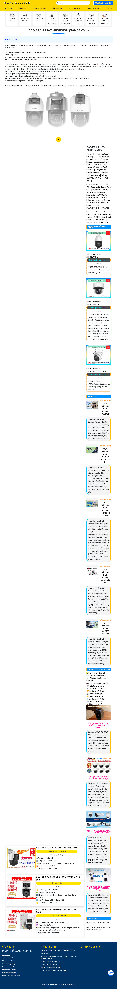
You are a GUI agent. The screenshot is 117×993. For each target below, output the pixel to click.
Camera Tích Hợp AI (94, 696)
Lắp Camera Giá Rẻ (97, 686)
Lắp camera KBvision (97, 675)
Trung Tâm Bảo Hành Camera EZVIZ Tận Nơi (105, 455)
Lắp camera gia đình (9, 967)
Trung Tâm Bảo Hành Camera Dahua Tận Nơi (105, 576)
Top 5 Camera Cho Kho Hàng (96, 175)
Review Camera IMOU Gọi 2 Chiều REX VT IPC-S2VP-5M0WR (98, 725)
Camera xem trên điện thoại (11, 975)
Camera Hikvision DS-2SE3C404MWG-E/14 (56, 848)
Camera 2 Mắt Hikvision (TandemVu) (58, 30)
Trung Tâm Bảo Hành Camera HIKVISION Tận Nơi (105, 509)
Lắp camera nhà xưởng (9, 973)
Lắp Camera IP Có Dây (95, 699)
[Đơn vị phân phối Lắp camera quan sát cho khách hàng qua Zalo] (111, 973)
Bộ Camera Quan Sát (98, 673)
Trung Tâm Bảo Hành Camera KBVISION (106, 628)
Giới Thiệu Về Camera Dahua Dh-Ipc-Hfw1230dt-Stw (98, 832)
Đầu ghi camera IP (94, 704)
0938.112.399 (103, 2)
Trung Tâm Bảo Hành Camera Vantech (106, 409)
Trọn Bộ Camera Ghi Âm (99, 214)
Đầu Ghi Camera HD (94, 701)
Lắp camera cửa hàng (9, 970)
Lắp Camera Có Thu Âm (96, 688)
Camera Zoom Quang (95, 694)
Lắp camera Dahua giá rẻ (99, 683)
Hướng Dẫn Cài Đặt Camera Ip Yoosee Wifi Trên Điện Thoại (98, 888)
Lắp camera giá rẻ (8, 961)
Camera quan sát (7, 958)
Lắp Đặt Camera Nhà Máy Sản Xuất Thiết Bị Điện (98, 778)
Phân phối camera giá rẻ (17, 3)
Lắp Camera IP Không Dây (96, 691)
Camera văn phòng (8, 964)
